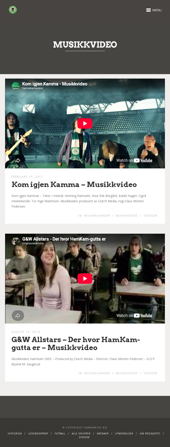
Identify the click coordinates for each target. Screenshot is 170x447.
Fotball (60, 433)
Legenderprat (38, 433)
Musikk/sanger (97, 216)
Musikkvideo (127, 216)
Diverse (84, 437)
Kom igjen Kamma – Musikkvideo (74, 184)
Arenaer (103, 433)
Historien (15, 433)
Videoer (150, 216)
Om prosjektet (150, 433)
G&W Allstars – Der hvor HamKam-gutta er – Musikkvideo (76, 343)
